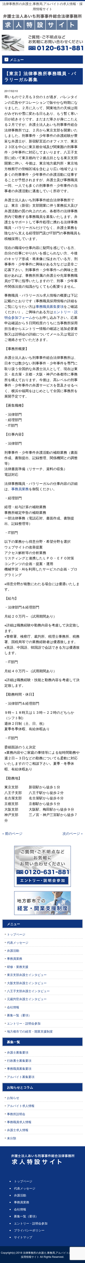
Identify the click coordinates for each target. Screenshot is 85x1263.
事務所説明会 (16, 1114)
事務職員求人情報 (19, 1122)
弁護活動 (13, 950)
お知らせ (13, 1097)
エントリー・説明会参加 (24, 1023)
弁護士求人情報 (17, 1130)
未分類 (11, 1138)
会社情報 (13, 1007)
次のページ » (73, 833)
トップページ (16, 934)
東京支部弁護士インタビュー (27, 974)
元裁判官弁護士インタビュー (27, 999)
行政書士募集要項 (19, 1060)
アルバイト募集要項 (20, 1077)
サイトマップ (23, 1237)
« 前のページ (12, 833)
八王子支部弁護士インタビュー (28, 991)
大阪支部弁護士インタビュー (27, 983)
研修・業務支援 (17, 966)
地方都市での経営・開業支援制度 (30, 1031)
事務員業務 (20, 488)
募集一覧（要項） (19, 1015)
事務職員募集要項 (50, 306)
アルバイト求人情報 (20, 1105)
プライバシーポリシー (29, 1230)
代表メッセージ (17, 942)
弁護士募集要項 (17, 1052)
